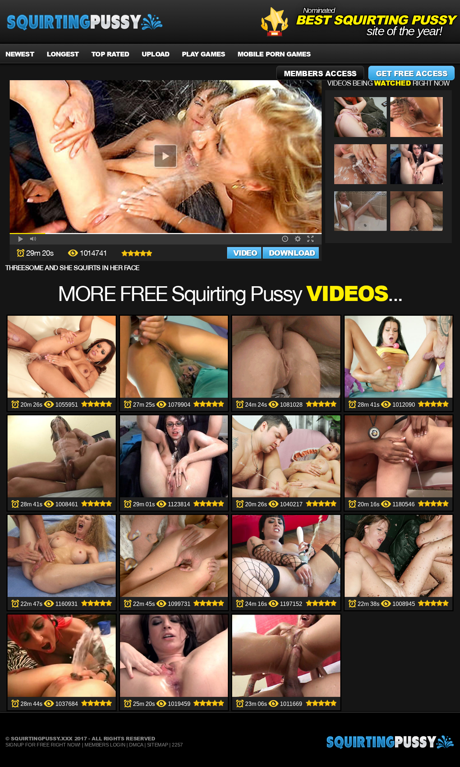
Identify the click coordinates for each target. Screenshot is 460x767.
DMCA (136, 745)
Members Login (104, 745)
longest (63, 54)
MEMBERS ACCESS (320, 73)
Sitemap (157, 745)
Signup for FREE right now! (42, 745)
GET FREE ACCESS (411, 73)
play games (203, 54)
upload (155, 54)
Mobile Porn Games (274, 54)
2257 (177, 745)
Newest (19, 54)
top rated (110, 54)
